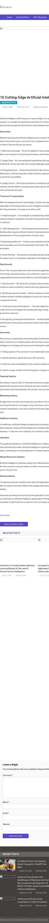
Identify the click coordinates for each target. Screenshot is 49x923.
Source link (4, 515)
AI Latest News (22, 17)
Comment (8, 775)
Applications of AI (9, 102)
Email (6, 813)
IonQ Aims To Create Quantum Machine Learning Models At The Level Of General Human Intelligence (17, 568)
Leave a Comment (40, 107)
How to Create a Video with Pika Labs (16, 524)
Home (9, 17)
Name (6, 802)
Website (6, 824)
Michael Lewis (23, 107)
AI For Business (40, 17)
